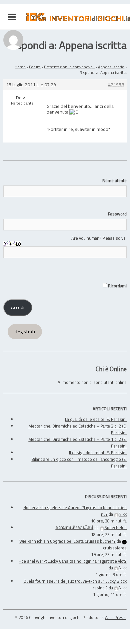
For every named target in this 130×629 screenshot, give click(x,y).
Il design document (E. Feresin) (98, 452)
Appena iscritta (111, 67)
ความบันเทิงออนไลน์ (74, 527)
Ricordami (117, 285)
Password (117, 213)
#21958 (116, 85)
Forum (35, 67)
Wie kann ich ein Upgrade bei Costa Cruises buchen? (67, 541)
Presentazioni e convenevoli (69, 67)
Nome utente (114, 180)
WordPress (115, 617)
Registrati (25, 331)
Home (20, 67)
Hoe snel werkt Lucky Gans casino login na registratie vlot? (73, 561)
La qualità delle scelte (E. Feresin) (96, 419)
